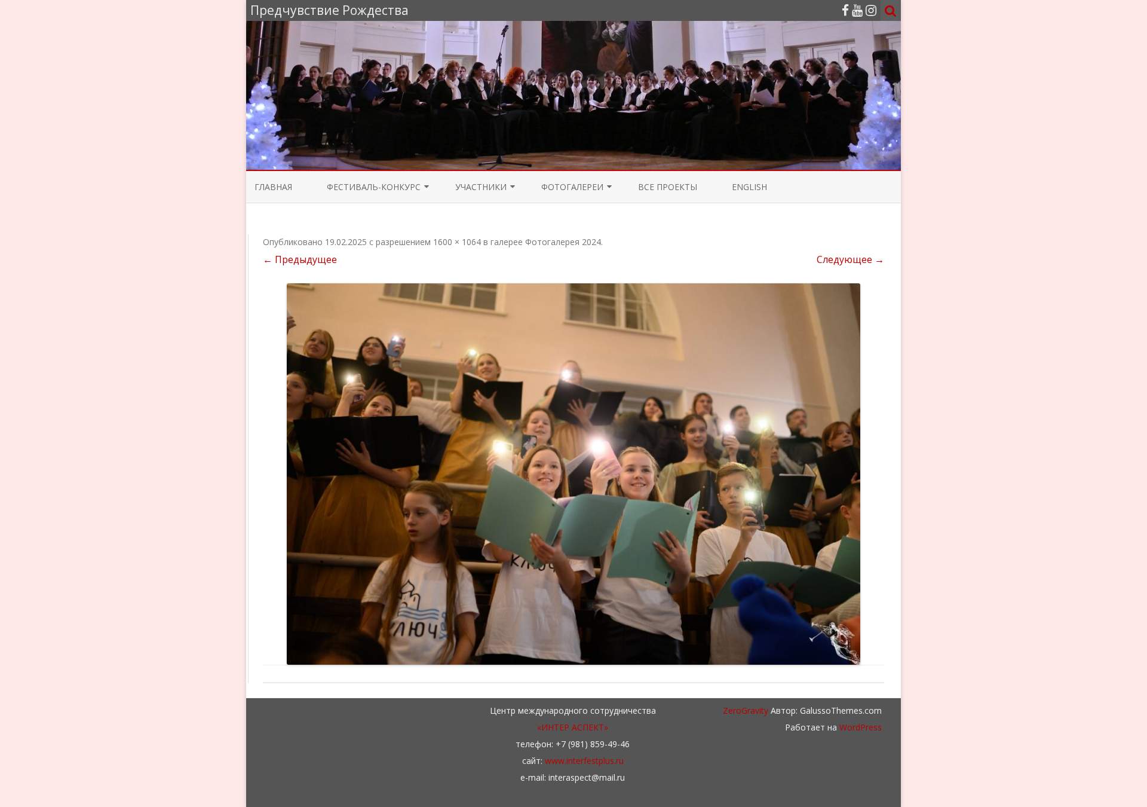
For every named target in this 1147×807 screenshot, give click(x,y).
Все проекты (667, 186)
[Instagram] (871, 10)
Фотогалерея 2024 (563, 241)
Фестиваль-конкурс (374, 186)
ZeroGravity (745, 710)
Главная (273, 186)
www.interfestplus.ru (584, 760)
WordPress (859, 727)
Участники (481, 186)
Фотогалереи (572, 186)
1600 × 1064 (457, 241)
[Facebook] (845, 10)
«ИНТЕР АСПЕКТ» (572, 727)
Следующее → (850, 259)
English (749, 186)
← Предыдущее (300, 259)
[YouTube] (857, 10)
